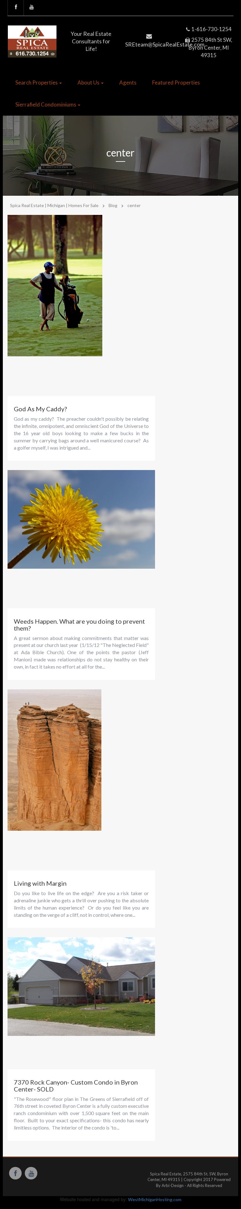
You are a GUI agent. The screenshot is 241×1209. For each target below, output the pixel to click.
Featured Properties (176, 82)
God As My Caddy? (40, 409)
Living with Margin (40, 883)
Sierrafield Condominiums (46, 104)
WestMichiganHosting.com (154, 1199)
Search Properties (37, 82)
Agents (128, 82)
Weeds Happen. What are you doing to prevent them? (79, 624)
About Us (89, 82)
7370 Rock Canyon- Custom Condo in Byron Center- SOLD (76, 1085)
